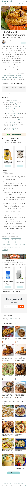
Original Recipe (19, 83)
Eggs (9, 117)
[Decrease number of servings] (11, 94)
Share (5, 83)
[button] (25, 157)
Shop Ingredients (20, 3)
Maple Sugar (12, 102)
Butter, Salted (12, 122)
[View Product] (18, 100)
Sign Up (21, 306)
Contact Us (5, 483)
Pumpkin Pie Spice (12, 106)
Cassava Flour (13, 100)
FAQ (11, 483)
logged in (13, 318)
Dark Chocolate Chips (13, 113)
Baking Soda (10, 109)
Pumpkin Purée (11, 128)
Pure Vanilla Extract (12, 120)
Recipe (7, 3)
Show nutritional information (10, 236)
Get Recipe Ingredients (14, 134)
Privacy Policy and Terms (20, 483)
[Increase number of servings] (14, 94)
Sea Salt (9, 111)
